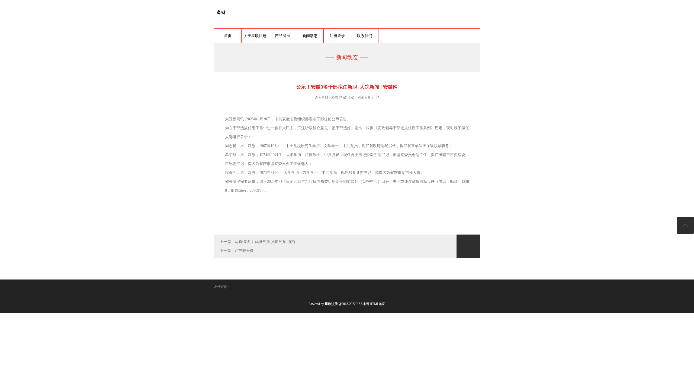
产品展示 (282, 36)
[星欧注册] (221, 18)
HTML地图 (377, 304)
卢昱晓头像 (244, 251)
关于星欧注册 (255, 36)
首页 (228, 36)
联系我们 (364, 36)
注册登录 (337, 36)
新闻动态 (309, 36)
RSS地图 (362, 304)
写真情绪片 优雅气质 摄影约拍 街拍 (265, 242)
